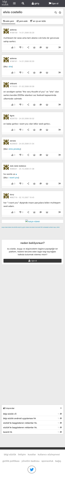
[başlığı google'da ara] (60, 12)
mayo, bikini (56, 227)
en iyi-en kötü (39, 21)
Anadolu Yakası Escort (38, 234)
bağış (58, 460)
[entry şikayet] (60, 47)
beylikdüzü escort (45, 237)
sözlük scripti (17, 227)
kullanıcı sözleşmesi (49, 454)
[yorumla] (41, 47)
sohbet (51, 227)
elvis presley (14, 149)
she (10, 66)
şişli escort (14, 237)
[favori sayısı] (34, 47)
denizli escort (49, 230)
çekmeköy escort (17, 234)
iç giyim (23, 227)
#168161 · (22, 61)
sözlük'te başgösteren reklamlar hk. (31, 423)
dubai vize (10, 227)
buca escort (36, 230)
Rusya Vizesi (5, 227)
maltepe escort (21, 230)
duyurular (10, 408)
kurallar (32, 454)
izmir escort (7, 230)
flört (42, 227)
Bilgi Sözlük (5, 3)
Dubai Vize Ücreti (36, 227)
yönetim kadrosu (30, 460)
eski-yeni (9, 21)
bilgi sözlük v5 (31, 413)
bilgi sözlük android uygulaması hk (31, 418)
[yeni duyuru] (61, 408)
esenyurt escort (28, 237)
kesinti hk (31, 432)
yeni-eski (23, 21)
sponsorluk (47, 460)
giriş (36, 3)
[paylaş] (28, 47)
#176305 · (22, 86)
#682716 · (22, 197)
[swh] (16, 174)
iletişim (22, 454)
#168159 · (22, 32)
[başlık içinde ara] (56, 12)
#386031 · (22, 169)
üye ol (54, 3)
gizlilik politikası (11, 460)
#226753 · (22, 118)
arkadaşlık (46, 227)
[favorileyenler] (47, 47)
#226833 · (22, 143)
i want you (13, 177)
